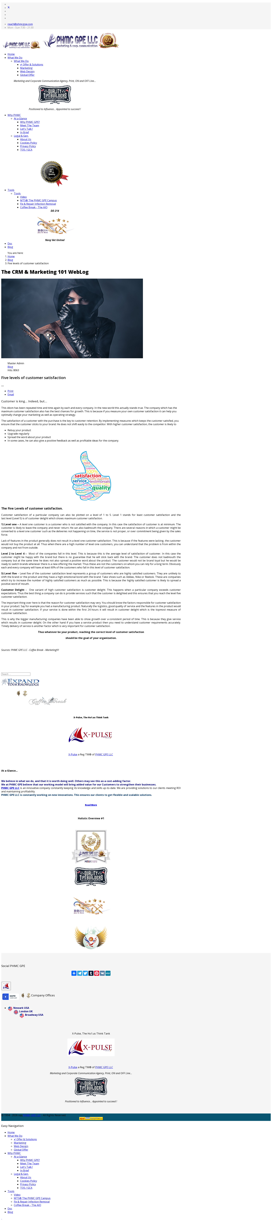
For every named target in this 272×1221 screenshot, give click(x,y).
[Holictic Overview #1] (91, 938)
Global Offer (27, 75)
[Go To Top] (1, 1218)
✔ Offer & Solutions (31, 64)
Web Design (27, 71)
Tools (11, 190)
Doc (10, 243)
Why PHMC (14, 115)
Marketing (26, 68)
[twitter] (9, 7)
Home (11, 54)
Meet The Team (29, 125)
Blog (10, 247)
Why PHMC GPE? (30, 122)
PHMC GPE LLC (104, 754)
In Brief (24, 132)
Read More (91, 805)
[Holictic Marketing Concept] (91, 905)
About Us (25, 139)
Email (11, 394)
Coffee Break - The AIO (33, 207)
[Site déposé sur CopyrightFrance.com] (91, 1119)
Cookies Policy (28, 142)
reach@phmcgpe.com (20, 24)
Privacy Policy (28, 146)
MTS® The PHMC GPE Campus (38, 200)
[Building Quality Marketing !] (54, 103)
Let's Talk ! (26, 129)
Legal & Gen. (21, 136)
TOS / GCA (26, 149)
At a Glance (20, 118)
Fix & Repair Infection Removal (38, 204)
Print (10, 391)
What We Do (15, 57)
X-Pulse (72, 754)
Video (23, 197)
